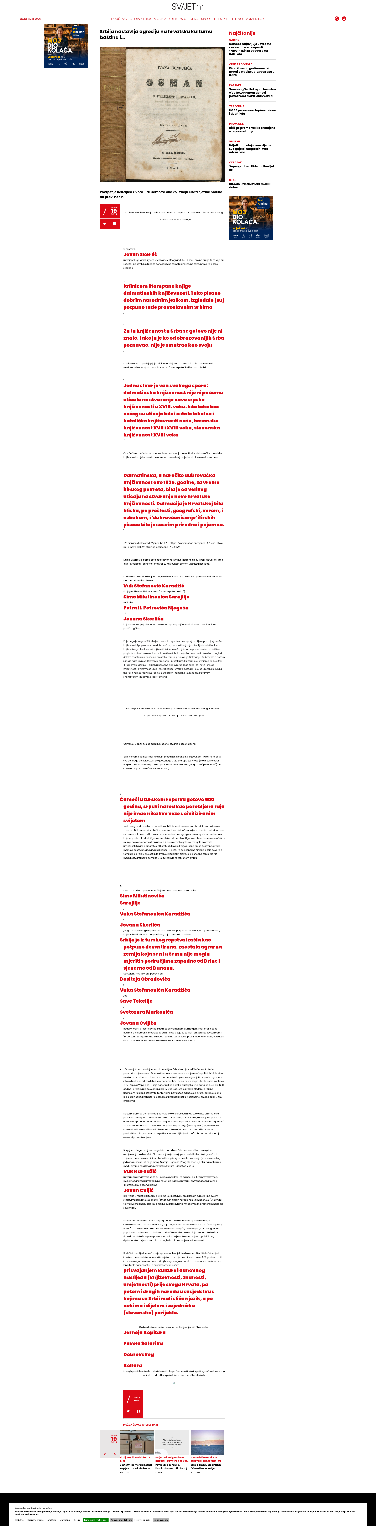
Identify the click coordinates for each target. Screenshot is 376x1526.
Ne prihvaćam (161, 1520)
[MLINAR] (66, 67)
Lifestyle (221, 18)
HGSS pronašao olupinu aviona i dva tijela (252, 112)
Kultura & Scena (183, 18)
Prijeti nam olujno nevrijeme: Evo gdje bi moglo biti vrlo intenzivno (250, 149)
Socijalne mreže (35, 1520)
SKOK (232, 180)
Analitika (51, 1520)
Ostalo (77, 1520)
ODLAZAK (235, 162)
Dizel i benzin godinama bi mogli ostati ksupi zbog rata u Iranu (252, 72)
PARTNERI (235, 85)
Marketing (65, 1520)
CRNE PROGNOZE (240, 64)
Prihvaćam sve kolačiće (96, 1520)
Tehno (237, 18)
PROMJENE (236, 123)
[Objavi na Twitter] (104, 224)
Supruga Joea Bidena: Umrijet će (251, 168)
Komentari (255, 18)
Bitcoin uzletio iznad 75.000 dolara (250, 185)
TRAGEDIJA (236, 106)
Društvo (119, 18)
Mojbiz (160, 18)
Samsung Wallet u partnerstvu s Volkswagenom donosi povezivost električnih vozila (252, 93)
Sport (206, 18)
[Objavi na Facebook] (114, 224)
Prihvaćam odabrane (121, 1520)
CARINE (234, 40)
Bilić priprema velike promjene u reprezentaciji (252, 129)
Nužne (20, 1520)
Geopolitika (140, 18)
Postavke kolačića (143, 1520)
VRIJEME (234, 141)
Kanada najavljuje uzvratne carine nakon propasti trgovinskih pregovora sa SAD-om (250, 49)
